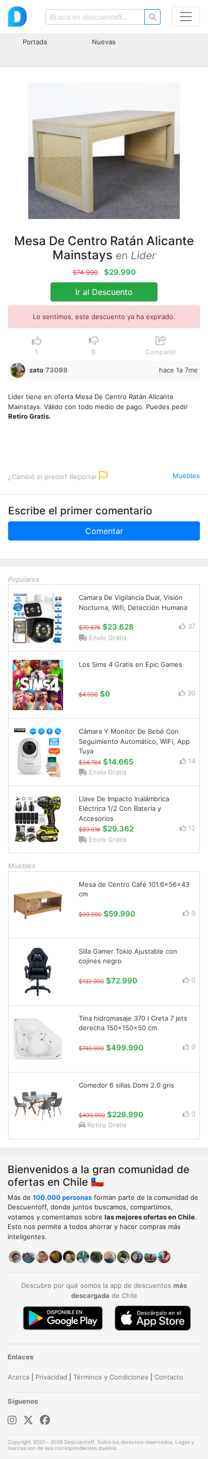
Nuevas (104, 42)
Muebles (186, 476)
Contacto (168, 1377)
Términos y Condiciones (110, 1377)
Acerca (18, 1377)
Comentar (104, 531)
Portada (35, 42)
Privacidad (51, 1377)
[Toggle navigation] (186, 17)
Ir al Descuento (104, 292)
